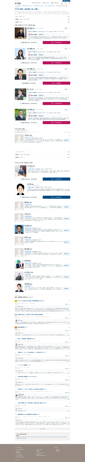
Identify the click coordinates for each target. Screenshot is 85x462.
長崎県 (30, 169)
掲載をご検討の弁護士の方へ (41, 455)
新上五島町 (24, 438)
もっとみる (42, 428)
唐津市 (30, 274)
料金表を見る (41, 34)
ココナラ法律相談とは (20, 449)
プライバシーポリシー (40, 452)
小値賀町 (17, 438)
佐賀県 (27, 263)
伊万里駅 (35, 263)
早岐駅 (38, 187)
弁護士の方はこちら (66, 0)
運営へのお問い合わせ (20, 456)
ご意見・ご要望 (39, 449)
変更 (69, 16)
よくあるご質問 (19, 455)
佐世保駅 (35, 228)
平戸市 (30, 31)
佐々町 (21, 438)
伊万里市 (30, 263)
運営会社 (57, 449)
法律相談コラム (19, 452)
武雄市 (30, 286)
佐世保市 (33, 169)
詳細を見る (66, 140)
